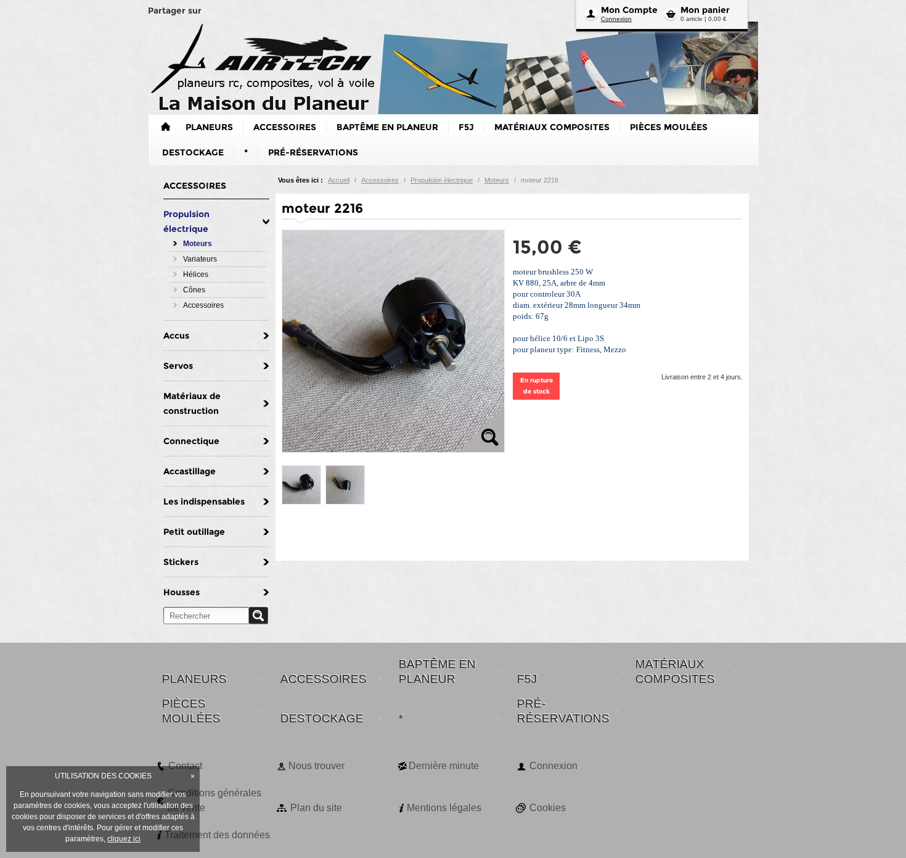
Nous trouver (316, 766)
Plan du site (316, 807)
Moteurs (496, 180)
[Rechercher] (258, 615)
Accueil (338, 180)
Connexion (616, 18)
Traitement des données (217, 835)
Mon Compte (629, 9)
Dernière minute (444, 766)
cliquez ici (124, 839)
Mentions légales (444, 807)
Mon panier (705, 9)
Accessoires (380, 180)
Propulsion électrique (441, 180)
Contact (185, 766)
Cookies (547, 807)
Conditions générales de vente (214, 800)
